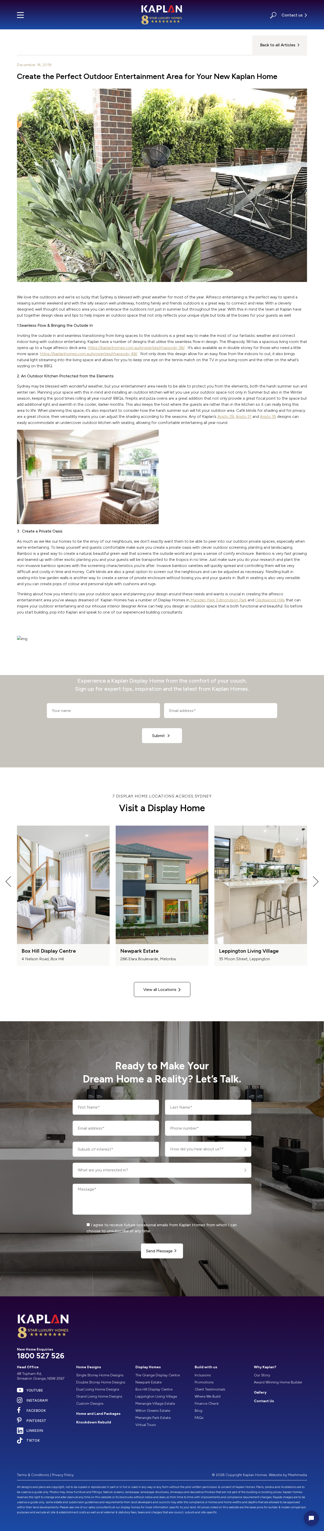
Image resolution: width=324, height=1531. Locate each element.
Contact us (292, 15)
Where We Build (207, 1396)
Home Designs (88, 1367)
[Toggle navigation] (20, 15)
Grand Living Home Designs (99, 1396)
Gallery (260, 1392)
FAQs (199, 1418)
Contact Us (264, 1401)
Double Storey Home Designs (100, 1382)
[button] (273, 14)
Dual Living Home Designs (97, 1389)
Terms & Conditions (33, 1475)
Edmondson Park (231, 600)
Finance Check (207, 1403)
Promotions (204, 1382)
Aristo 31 (243, 416)
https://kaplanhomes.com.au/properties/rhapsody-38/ (136, 347)
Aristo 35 (268, 416)
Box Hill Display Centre (153, 1389)
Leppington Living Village (156, 1396)
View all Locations (159, 989)
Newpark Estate (148, 1382)
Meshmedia (297, 1475)
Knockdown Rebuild (93, 1422)
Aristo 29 (225, 416)
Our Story (262, 1375)
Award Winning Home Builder (278, 1382)
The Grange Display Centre (157, 1375)
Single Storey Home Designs (100, 1375)
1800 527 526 (40, 1355)
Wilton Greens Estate (152, 1410)
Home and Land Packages (98, 1414)
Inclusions (203, 1375)
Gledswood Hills (270, 600)
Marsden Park (201, 600)
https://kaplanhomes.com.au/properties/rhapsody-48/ (88, 353)
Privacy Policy (63, 1475)
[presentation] (8, 882)
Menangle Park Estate (153, 1418)
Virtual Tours (145, 1425)
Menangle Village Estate (155, 1403)
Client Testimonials (210, 1389)
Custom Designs (90, 1403)
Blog (198, 1410)
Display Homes (148, 1367)
